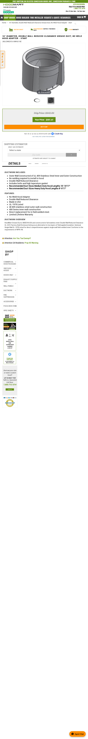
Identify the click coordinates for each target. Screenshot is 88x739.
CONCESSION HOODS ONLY (43, 1)
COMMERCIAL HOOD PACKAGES (10, 263)
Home (4, 23)
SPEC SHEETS (9, 310)
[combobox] (79, 24)
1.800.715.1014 (79, 8)
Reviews (36, 163)
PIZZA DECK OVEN (10, 306)
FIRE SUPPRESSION (9, 296)
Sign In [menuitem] (80, 17)
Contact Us (45, 163)
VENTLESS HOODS (7, 269)
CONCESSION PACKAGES (61, 1)
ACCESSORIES (9, 301)
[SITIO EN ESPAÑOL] (72, 4)
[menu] (44, 17)
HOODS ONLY (8, 275)
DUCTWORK (8, 290)
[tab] (14, 164)
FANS (73, 1)
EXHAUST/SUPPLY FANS (10, 280)
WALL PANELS (8, 286)
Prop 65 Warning (21, 243)
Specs (30, 163)
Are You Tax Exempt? (17, 238)
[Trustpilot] (8, 12)
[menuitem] (10, 17)
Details (14, 163)
